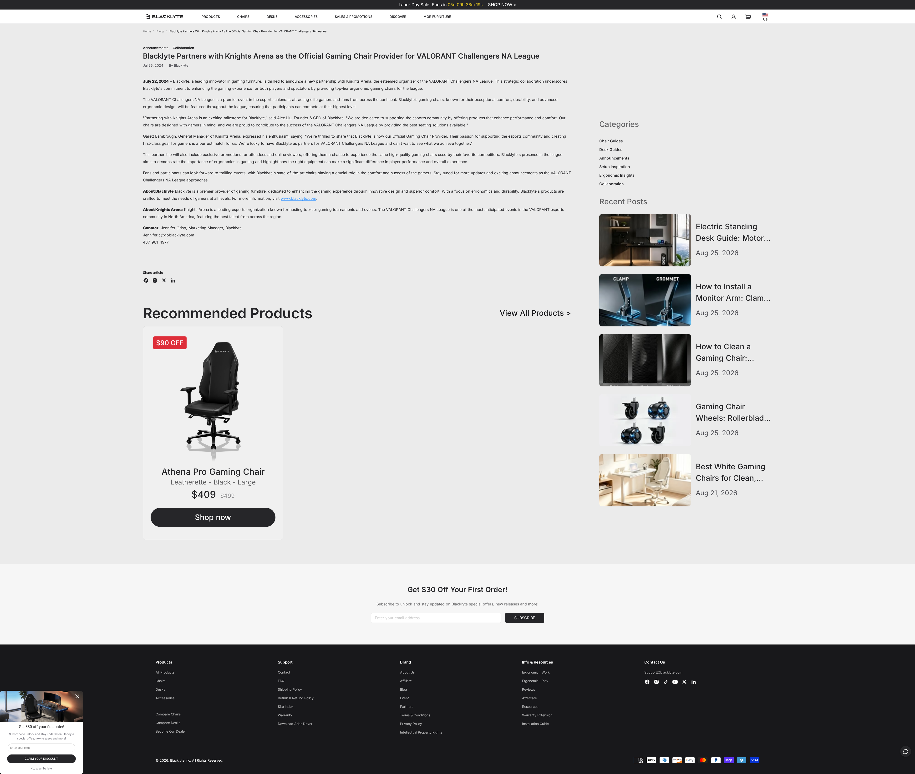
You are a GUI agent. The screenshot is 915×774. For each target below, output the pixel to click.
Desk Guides (610, 149)
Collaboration (611, 183)
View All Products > (535, 313)
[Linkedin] (693, 682)
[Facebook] (647, 682)
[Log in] (734, 17)
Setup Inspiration (614, 166)
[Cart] (748, 17)
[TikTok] (666, 682)
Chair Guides (611, 141)
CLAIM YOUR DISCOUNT (41, 758)
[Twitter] (684, 682)
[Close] (77, 696)
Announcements (614, 158)
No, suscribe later (41, 768)
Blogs (160, 31)
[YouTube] (675, 682)
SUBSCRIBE (524, 617)
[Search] (719, 17)
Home (147, 31)
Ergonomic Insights (617, 175)
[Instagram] (656, 682)
